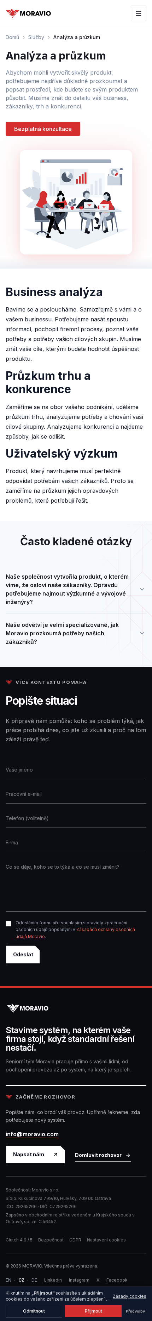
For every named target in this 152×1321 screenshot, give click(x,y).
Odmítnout (34, 1311)
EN (8, 1280)
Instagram (79, 1280)
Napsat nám (28, 1154)
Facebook (117, 1280)
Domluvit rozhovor (98, 1155)
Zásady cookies (129, 1296)
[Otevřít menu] (138, 13)
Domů (12, 37)
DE (34, 1280)
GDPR (75, 1240)
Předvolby (135, 1311)
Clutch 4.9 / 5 (19, 1240)
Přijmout (93, 1311)
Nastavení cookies (106, 1240)
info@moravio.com (32, 1134)
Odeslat (23, 954)
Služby (36, 37)
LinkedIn (53, 1280)
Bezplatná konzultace (43, 128)
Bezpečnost (51, 1240)
